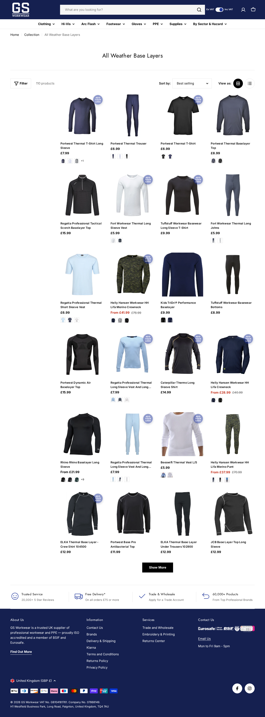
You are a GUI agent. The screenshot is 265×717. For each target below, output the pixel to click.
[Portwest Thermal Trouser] (132, 115)
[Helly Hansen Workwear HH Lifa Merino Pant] (233, 434)
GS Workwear (30, 702)
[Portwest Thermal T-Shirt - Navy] (170, 156)
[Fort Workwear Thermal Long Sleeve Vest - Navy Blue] (120, 240)
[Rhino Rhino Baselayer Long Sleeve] (82, 434)
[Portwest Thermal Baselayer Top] (233, 115)
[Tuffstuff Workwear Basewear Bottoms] (233, 274)
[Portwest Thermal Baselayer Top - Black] (220, 160)
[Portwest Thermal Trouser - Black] (126, 156)
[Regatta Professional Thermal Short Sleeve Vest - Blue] (63, 320)
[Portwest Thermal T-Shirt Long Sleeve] (82, 115)
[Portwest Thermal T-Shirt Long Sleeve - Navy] (63, 161)
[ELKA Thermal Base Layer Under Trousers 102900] (183, 514)
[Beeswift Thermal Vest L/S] (183, 434)
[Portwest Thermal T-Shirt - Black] (163, 156)
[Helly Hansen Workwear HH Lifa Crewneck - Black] (220, 400)
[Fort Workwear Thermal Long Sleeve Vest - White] (113, 240)
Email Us (204, 639)
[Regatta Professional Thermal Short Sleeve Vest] (82, 274)
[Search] (199, 9)
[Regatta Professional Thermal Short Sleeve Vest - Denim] (69, 320)
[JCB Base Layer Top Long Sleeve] (233, 514)
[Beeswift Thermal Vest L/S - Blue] (163, 475)
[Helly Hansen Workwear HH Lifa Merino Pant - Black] (220, 479)
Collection (31, 35)
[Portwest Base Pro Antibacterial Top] (132, 514)
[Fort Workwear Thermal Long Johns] (233, 195)
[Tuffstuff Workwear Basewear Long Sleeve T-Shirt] (183, 195)
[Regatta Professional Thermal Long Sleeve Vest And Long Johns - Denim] (120, 399)
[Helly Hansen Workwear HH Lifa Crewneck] (233, 354)
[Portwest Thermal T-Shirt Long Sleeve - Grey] (76, 161)
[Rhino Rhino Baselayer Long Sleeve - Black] (69, 479)
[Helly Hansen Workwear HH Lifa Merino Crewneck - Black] (126, 320)
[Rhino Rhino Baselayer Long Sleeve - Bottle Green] (76, 479)
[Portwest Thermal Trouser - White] (120, 156)
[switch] (219, 9)
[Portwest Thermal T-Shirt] (183, 115)
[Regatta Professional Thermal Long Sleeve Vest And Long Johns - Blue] (113, 399)
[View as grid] (238, 83)
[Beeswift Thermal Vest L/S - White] (170, 475)
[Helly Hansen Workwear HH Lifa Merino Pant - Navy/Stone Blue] (227, 479)
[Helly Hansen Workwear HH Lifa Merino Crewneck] (132, 274)
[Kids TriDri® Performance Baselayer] (183, 274)
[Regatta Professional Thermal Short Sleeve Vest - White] (76, 320)
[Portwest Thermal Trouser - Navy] (113, 156)
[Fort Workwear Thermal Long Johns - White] (220, 240)
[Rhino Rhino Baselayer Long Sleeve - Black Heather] (63, 479)
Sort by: (165, 83)
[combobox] (132, 10)
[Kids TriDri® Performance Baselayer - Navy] (170, 320)
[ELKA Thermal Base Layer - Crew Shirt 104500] (82, 514)
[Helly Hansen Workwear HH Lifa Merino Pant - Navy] (213, 479)
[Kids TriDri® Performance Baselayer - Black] (163, 320)
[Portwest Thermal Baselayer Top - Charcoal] (213, 160)
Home (14, 35)
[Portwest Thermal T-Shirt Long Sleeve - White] (69, 161)
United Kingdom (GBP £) (34, 681)
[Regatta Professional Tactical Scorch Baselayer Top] (82, 195)
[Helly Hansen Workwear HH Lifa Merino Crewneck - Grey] (120, 320)
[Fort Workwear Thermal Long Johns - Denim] (213, 240)
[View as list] (250, 83)
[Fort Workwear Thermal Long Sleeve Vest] (132, 195)
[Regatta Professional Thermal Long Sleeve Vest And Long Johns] (132, 354)
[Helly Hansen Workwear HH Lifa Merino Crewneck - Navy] (113, 320)
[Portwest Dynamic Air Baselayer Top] (82, 354)
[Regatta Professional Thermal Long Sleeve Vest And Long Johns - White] (126, 399)
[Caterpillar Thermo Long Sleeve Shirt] (183, 354)
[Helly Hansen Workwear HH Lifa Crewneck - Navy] (213, 400)
